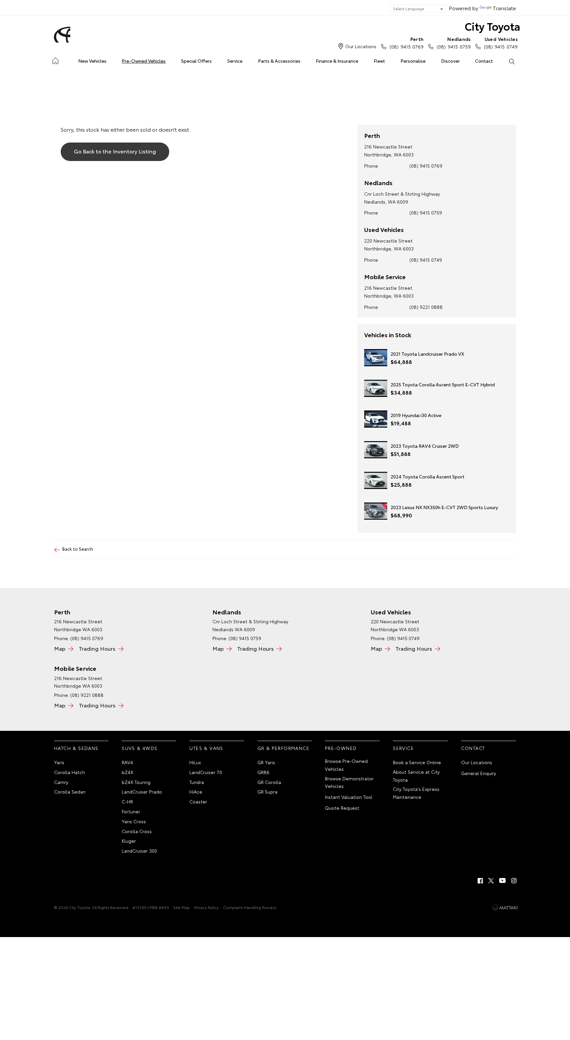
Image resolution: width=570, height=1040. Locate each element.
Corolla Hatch (69, 772)
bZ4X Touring (136, 782)
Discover (450, 60)
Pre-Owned (341, 748)
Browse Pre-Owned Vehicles (346, 765)
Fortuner (131, 811)
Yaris (59, 762)
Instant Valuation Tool (348, 797)
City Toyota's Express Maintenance (416, 793)
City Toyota (492, 25)
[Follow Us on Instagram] (514, 880)
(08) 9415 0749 (501, 43)
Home (55, 59)
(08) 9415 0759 (453, 43)
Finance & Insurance (337, 60)
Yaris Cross (134, 821)
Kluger (129, 840)
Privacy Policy (206, 907)
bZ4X (127, 772)
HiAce (195, 791)
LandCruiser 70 (205, 772)
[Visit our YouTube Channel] (502, 880)
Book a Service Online (417, 762)
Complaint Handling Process (250, 907)
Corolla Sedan (69, 791)
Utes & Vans (206, 748)
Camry (61, 782)
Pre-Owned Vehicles (144, 60)
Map (59, 648)
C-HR (127, 801)
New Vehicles (92, 60)
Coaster (198, 801)
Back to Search (77, 549)
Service (234, 60)
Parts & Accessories (279, 60)
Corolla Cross (137, 831)
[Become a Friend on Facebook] (480, 880)
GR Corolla (269, 782)
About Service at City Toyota (416, 775)
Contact (484, 60)
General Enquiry (478, 773)
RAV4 (127, 762)
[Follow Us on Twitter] (491, 880)
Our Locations (360, 46)
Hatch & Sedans (76, 748)
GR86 (263, 772)
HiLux (195, 762)
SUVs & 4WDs (139, 748)
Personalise (413, 60)
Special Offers (196, 60)
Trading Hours (97, 648)
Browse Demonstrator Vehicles (349, 782)
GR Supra (267, 791)
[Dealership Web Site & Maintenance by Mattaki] (505, 907)
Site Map (181, 907)
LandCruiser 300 (139, 850)
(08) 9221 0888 (426, 307)
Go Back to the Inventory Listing (115, 151)
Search (511, 61)
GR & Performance (283, 748)
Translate (504, 8)
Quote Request (342, 807)
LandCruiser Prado (142, 791)
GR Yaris (266, 762)
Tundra (196, 782)
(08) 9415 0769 (407, 43)
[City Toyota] (61, 35)
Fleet (379, 60)
